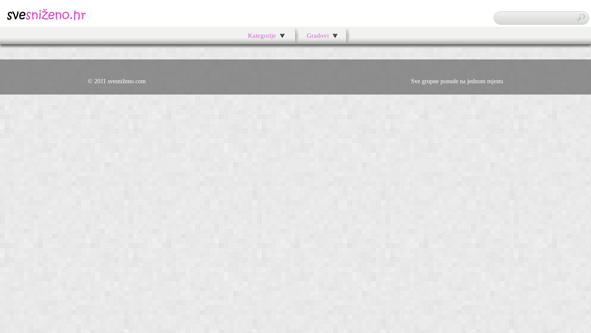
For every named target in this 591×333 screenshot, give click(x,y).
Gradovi (318, 35)
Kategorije (262, 35)
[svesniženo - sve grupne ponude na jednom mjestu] (46, 19)
